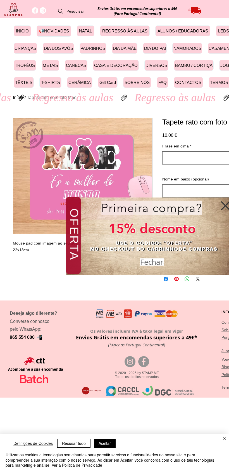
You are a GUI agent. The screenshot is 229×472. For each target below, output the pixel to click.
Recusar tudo (74, 443)
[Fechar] (224, 439)
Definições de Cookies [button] (33, 443)
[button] (221, 207)
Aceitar (105, 443)
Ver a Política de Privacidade (77, 465)
